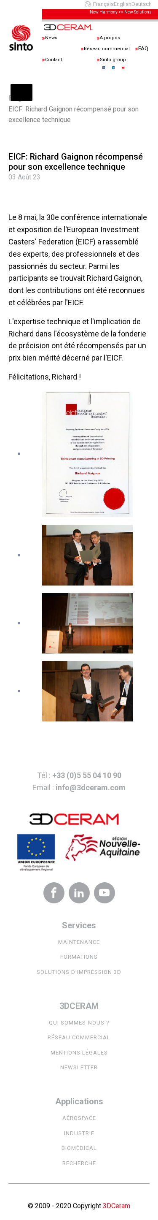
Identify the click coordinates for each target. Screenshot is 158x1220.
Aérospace (79, 1118)
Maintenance (79, 942)
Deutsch (141, 4)
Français (103, 4)
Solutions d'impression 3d (79, 972)
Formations (79, 957)
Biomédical (79, 1148)
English (122, 4)
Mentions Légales (79, 1052)
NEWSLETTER (79, 1067)
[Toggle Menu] (21, 92)
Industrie (79, 1133)
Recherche (79, 1163)
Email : (79, 787)
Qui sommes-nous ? (79, 1022)
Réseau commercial (79, 1037)
